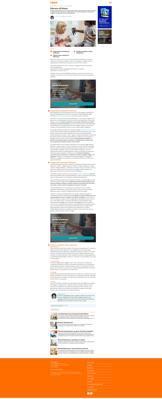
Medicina (90, 376)
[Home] (50, 5)
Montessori (61, 5)
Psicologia (90, 379)
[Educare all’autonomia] (53, 325)
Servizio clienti (92, 390)
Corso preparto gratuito (94, 384)
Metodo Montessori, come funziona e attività (76, 351)
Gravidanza (91, 362)
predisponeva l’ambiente (64, 116)
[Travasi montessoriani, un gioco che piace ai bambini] (53, 333)
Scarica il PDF (73, 104)
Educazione (54, 5)
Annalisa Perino (57, 16)
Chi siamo (90, 387)
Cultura (89, 381)
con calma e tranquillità (87, 130)
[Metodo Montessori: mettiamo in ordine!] (53, 342)
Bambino (90, 368)
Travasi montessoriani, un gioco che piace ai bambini (76, 333)
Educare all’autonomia (75, 324)
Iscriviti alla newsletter (57, 369)
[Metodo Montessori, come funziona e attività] (53, 351)
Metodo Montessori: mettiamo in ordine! (76, 341)
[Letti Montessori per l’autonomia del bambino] (53, 316)
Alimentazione (91, 373)
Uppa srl (56, 362)
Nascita (89, 365)
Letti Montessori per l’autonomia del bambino (76, 316)
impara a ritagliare (82, 174)
